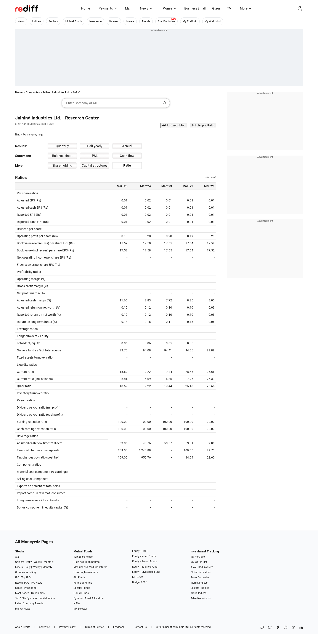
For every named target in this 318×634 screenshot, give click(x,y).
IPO (17, 577)
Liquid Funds (81, 593)
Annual (127, 146)
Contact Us (140, 627)
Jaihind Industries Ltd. (56, 92)
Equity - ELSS (139, 551)
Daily (29, 561)
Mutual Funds (73, 21)
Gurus (216, 8)
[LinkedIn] (301, 628)
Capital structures (95, 165)
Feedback (118, 627)
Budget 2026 (139, 582)
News (144, 8)
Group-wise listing (25, 572)
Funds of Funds (83, 582)
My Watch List (199, 561)
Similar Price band (26, 587)
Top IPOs (26, 577)
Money (167, 8)
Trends (146, 21)
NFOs (77, 603)
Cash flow (127, 156)
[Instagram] (285, 628)
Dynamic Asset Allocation (89, 598)
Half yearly (94, 146)
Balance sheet (62, 156)
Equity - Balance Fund (144, 566)
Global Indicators (200, 572)
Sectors (53, 21)
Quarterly (62, 146)
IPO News (36, 582)
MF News (137, 577)
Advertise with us (200, 598)
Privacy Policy (67, 627)
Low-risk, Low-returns (86, 572)
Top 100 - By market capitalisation (35, 598)
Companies (33, 92)
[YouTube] (293, 628)
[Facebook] (277, 628)
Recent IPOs (22, 582)
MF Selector (80, 608)
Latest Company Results (29, 603)
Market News (22, 608)
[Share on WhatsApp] (262, 628)
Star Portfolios (166, 21)
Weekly (38, 561)
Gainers (114, 21)
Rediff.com (171, 627)
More (243, 8)
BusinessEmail (195, 8)
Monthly (48, 561)
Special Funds (82, 587)
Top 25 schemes (83, 556)
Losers (130, 21)
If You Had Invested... (203, 567)
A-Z (17, 556)
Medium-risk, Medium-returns (90, 567)
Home (85, 8)
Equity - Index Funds (144, 556)
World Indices (198, 593)
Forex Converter (200, 577)
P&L (95, 156)
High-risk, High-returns (87, 561)
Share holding (62, 165)
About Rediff (22, 627)
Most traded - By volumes (30, 593)
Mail (128, 8)
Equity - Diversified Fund (146, 571)
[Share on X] (270, 628)
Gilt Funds (79, 577)
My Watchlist (213, 21)
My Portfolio (190, 21)
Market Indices (199, 582)
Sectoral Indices (200, 587)
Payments (106, 8)
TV (229, 8)
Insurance (95, 21)
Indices (36, 21)
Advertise (44, 627)
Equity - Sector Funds (144, 561)
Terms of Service (94, 627)
